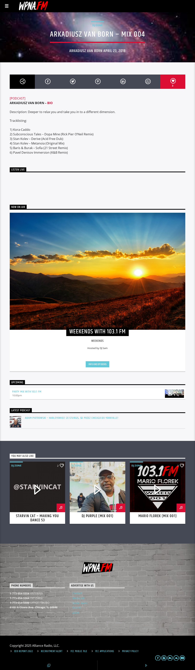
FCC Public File (79, 651)
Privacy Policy (130, 651)
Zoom (75, 612)
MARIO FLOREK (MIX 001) (157, 516)
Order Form (79, 603)
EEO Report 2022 (23, 651)
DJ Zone (97, 25)
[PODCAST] (17, 98)
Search (76, 608)
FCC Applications (104, 651)
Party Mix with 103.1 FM (26, 391)
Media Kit (78, 598)
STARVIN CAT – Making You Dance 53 (37, 518)
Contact (77, 593)
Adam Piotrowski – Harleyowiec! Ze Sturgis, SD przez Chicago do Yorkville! (71, 418)
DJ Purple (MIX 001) (97, 516)
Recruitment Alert (51, 651)
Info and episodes (97, 364)
